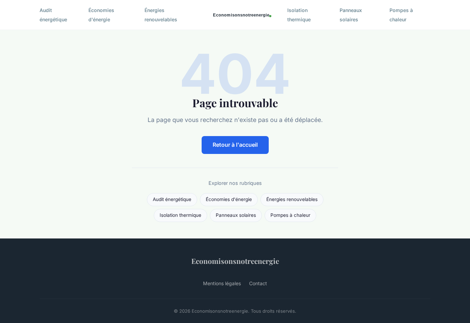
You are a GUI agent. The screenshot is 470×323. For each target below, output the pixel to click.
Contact (258, 283)
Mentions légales (222, 283)
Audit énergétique (53, 14)
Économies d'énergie (101, 14)
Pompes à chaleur (401, 14)
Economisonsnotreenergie (235, 261)
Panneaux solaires (351, 14)
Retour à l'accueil (235, 144)
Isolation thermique (299, 14)
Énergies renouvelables (161, 14)
